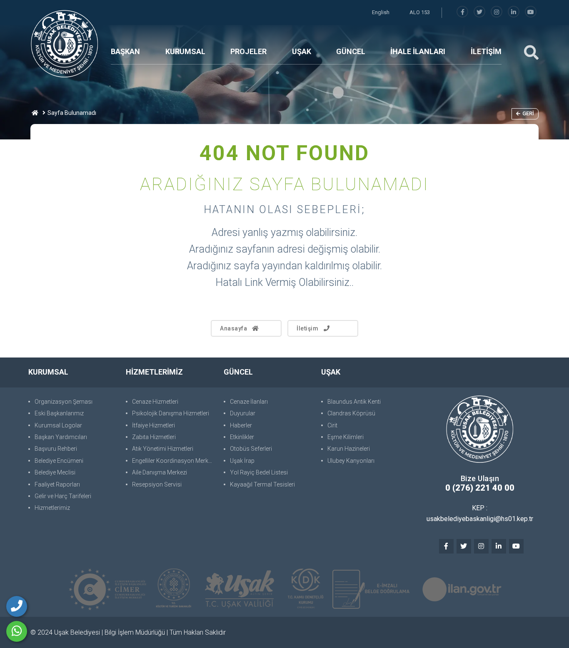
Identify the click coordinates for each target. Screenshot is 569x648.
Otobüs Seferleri (251, 448)
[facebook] (462, 12)
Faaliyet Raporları (57, 484)
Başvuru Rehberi (56, 448)
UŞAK (301, 51)
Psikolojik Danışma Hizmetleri (170, 413)
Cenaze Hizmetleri (155, 401)
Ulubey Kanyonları (350, 460)
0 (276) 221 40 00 (479, 488)
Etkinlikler (242, 437)
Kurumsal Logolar (58, 425)
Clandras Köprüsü (351, 413)
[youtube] (531, 12)
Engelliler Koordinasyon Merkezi (173, 460)
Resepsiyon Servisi (157, 484)
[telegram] (479, 12)
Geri (528, 113)
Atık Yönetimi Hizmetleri (162, 448)
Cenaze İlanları (249, 401)
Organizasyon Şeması (63, 401)
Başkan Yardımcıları (61, 437)
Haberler (241, 425)
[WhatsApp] (16, 631)
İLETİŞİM (486, 51)
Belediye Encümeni (59, 460)
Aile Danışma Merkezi (159, 472)
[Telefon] (16, 606)
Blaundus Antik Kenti (354, 401)
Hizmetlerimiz (52, 507)
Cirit (332, 425)
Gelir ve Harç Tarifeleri (63, 496)
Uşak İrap (242, 460)
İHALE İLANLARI (417, 51)
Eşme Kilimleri (345, 437)
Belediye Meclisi (55, 472)
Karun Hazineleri (348, 448)
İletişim (307, 328)
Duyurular (242, 413)
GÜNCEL (350, 51)
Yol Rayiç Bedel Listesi (259, 472)
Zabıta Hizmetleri (154, 437)
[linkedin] (513, 12)
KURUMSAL (185, 51)
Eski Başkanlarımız (59, 413)
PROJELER (248, 51)
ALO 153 (419, 12)
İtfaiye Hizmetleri (153, 425)
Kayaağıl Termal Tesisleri (262, 484)
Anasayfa (233, 328)
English (380, 12)
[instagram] (496, 12)
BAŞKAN (125, 51)
